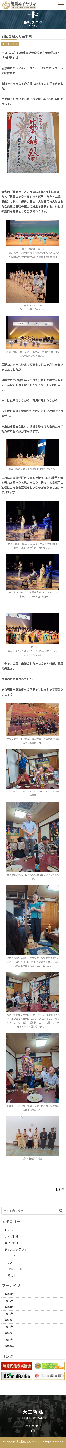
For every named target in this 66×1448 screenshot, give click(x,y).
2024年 (9, 1307)
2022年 (9, 1320)
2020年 (9, 1333)
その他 (12, 1275)
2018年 (9, 1346)
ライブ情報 (12, 1236)
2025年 (9, 1300)
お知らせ (10, 1230)
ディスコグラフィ (16, 1249)
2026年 (9, 1294)
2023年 (9, 1313)
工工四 (12, 1256)
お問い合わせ (33, 1426)
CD (10, 1262)
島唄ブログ (12, 1243)
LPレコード (15, 1269)
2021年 (9, 1326)
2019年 (9, 1339)
